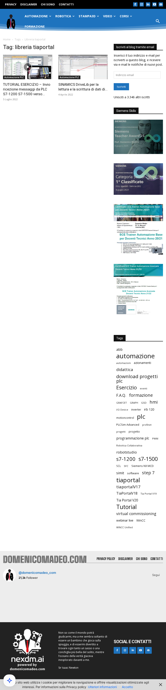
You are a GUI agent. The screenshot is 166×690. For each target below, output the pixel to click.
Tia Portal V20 (127, 500)
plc (141, 416)
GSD (144, 402)
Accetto (127, 687)
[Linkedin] (148, 4)
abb (119, 349)
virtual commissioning (136, 513)
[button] (158, 21)
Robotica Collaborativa (129, 445)
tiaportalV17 (128, 486)
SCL (118, 466)
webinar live (124, 520)
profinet (147, 424)
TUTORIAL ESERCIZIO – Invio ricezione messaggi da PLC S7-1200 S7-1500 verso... (26, 89)
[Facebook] (135, 4)
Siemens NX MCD (142, 466)
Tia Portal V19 (148, 493)
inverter (136, 409)
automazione (135, 356)
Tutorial (126, 507)
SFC (126, 466)
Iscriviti (121, 87)
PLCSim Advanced (127, 425)
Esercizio (126, 387)
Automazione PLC (14, 77)
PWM (155, 438)
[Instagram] (142, 4)
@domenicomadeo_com (37, 573)
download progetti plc (137, 378)
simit (120, 473)
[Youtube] (154, 4)
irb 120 (149, 409)
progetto (134, 431)
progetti (121, 431)
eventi (143, 388)
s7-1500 (148, 459)
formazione (141, 395)
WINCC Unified (124, 527)
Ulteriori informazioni (102, 687)
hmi (154, 402)
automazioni (123, 363)
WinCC (140, 520)
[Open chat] (9, 680)
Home (7, 39)
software (133, 473)
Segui (156, 575)
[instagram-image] (16, 598)
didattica (124, 369)
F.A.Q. (121, 395)
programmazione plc (132, 438)
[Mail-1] (161, 4)
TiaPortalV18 (126, 493)
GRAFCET (121, 402)
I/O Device (122, 409)
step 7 (148, 472)
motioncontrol (125, 418)
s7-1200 (126, 459)
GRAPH (134, 402)
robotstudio (126, 452)
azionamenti (142, 363)
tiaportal (128, 480)
